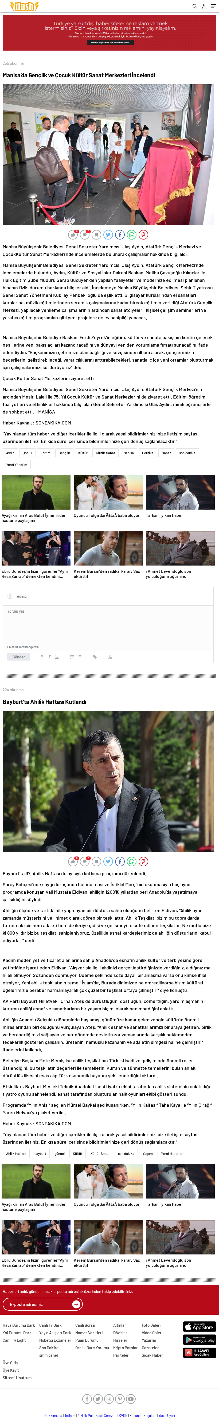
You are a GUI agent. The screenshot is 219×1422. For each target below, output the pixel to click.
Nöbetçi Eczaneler (55, 1340)
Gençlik (64, 453)
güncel (59, 1153)
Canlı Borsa (85, 1325)
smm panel (48, 1355)
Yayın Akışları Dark (55, 1332)
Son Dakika (48, 1347)
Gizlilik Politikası (89, 1415)
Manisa (128, 453)
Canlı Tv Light (14, 1340)
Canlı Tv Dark (50, 1325)
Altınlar (119, 1325)
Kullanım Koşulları (143, 1415)
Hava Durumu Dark (19, 1325)
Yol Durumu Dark (17, 1332)
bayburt (40, 1153)
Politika (148, 453)
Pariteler (121, 1355)
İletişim (69, 1415)
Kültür (83, 453)
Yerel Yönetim (16, 464)
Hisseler (120, 1340)
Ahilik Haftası (16, 1153)
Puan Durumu (87, 1340)
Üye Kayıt (11, 1370)
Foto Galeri (151, 1325)
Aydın (10, 453)
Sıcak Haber (152, 1355)
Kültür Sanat (105, 453)
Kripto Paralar (125, 1347)
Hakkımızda (53, 1415)
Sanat (166, 453)
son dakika (187, 453)
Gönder (19, 656)
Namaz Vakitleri (89, 1332)
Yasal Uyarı (167, 1415)
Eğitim (45, 453)
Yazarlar (149, 1340)
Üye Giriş (10, 1362)
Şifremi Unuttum (17, 1377)
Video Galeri (152, 1332)
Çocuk (27, 453)
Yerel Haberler (172, 1153)
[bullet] (79, 657)
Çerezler (110, 1415)
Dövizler (120, 1332)
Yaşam (148, 1153)
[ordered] (72, 657)
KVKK (123, 1415)
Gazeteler (150, 1347)
